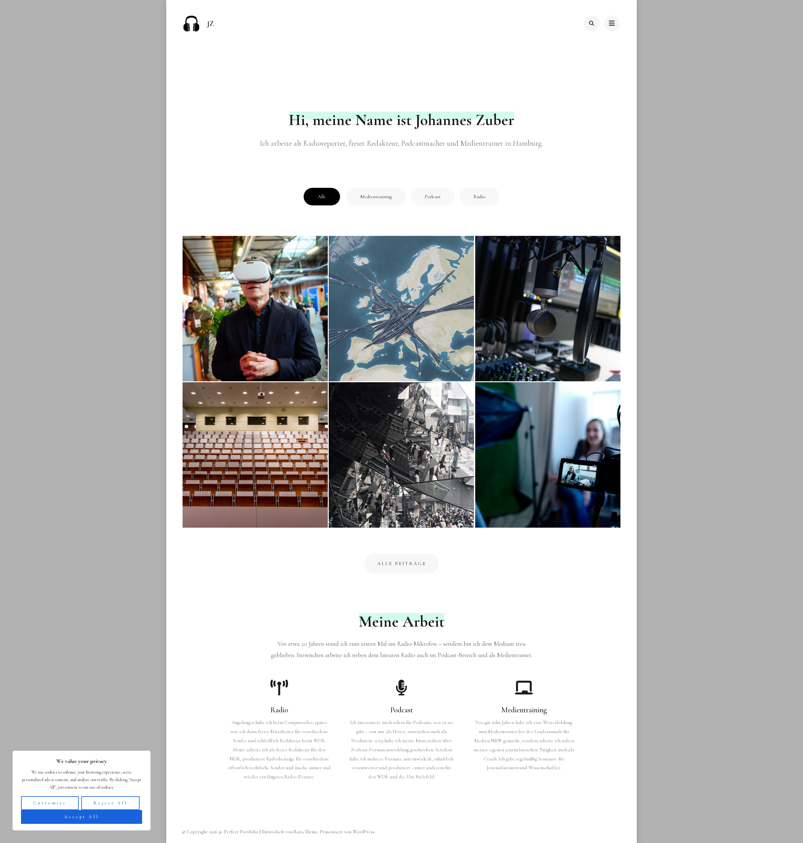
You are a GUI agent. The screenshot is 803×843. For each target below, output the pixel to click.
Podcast (433, 196)
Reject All (110, 803)
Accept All (81, 816)
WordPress (364, 832)
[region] (82, 790)
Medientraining (376, 196)
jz (210, 23)
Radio (480, 196)
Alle (322, 196)
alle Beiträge (401, 563)
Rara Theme (306, 832)
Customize (50, 803)
